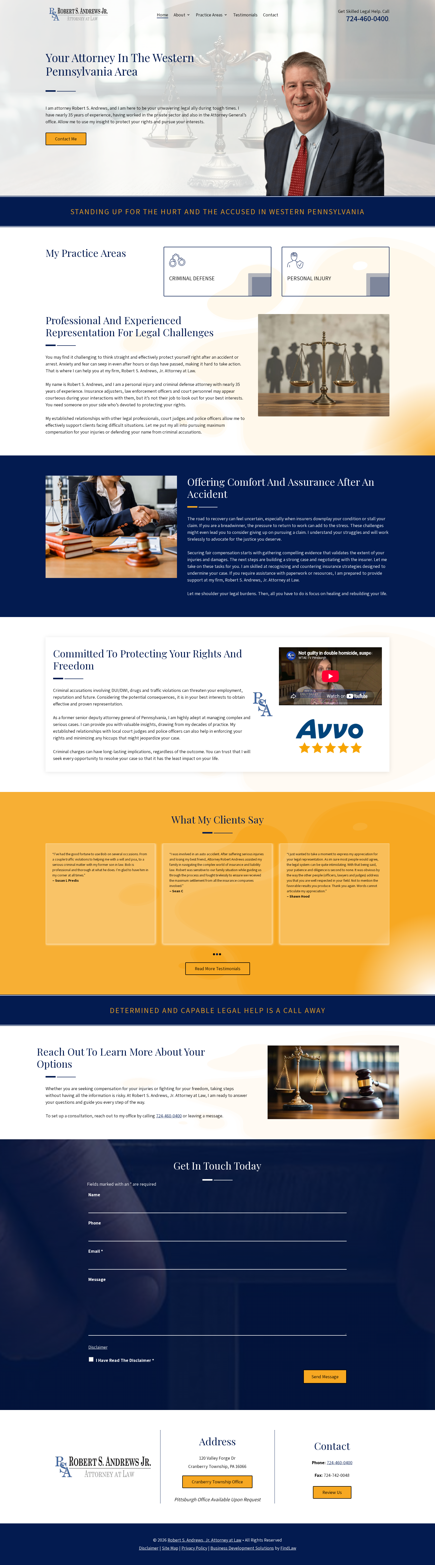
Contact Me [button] (66, 139)
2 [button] (217, 954)
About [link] (179, 15)
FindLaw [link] (288, 1548)
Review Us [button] (332, 1492)
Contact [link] (270, 15)
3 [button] (220, 954)
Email (95, 1251)
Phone (94, 1223)
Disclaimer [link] (149, 1548)
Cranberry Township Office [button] (217, 1482)
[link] (78, 14)
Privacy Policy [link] (194, 1548)
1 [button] (214, 954)
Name (94, 1195)
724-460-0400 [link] (367, 18)
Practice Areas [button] (209, 15)
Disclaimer (97, 1347)
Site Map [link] (170, 1548)
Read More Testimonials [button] (217, 968)
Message (97, 1279)
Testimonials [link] (245, 15)
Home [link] (162, 15)
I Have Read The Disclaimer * (125, 1360)
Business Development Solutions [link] (242, 1548)
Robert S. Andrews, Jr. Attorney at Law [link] (204, 1540)
